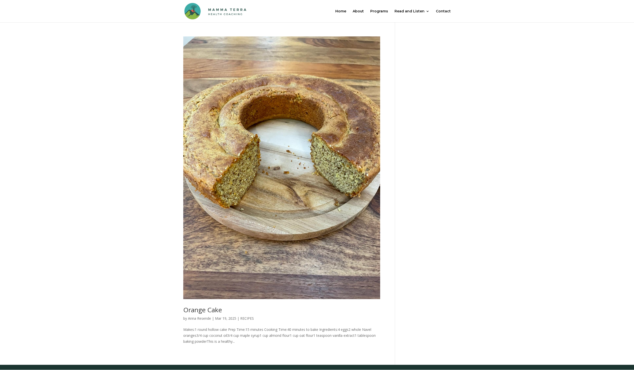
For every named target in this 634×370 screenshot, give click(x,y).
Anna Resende (199, 318)
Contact (443, 11)
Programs (379, 11)
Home (340, 11)
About (358, 11)
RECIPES (247, 318)
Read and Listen (409, 11)
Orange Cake (202, 309)
